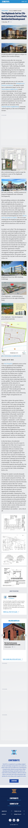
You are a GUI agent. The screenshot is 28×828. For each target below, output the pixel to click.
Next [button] (26, 635)
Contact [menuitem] (4, 814)
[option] (14, 636)
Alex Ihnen (5, 22)
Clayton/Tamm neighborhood (10, 106)
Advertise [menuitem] (4, 811)
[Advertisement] (14, 130)
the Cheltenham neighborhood (11, 356)
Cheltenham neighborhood (9, 89)
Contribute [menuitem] (14, 799)
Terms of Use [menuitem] (17, 811)
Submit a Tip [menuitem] (14, 804)
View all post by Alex (10, 612)
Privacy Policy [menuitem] (17, 814)
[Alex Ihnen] (5, 597)
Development (5, 10)
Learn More (14, 781)
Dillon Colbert (8, 646)
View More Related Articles (12, 659)
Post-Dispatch (8, 363)
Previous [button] (2, 635)
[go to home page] (6, 2)
